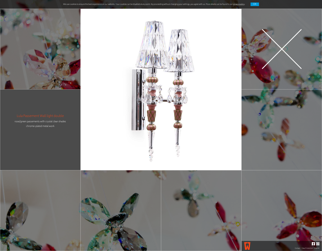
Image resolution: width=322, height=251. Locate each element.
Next (236, 89)
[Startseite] (247, 246)
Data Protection (307, 248)
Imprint (316, 248)
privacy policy (239, 4)
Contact (297, 248)
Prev (85, 89)
